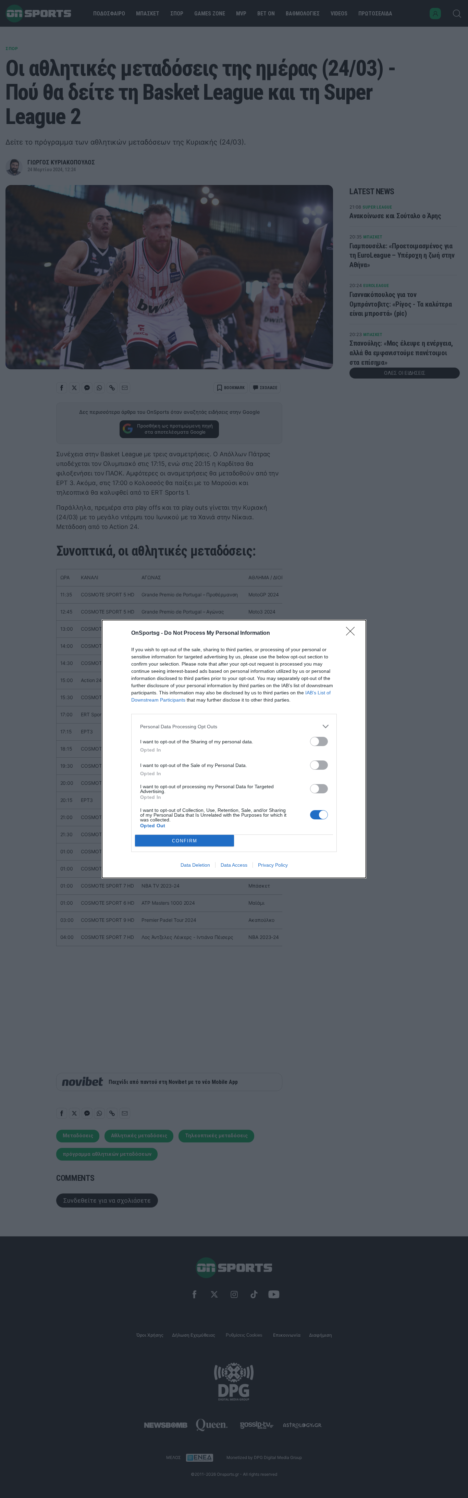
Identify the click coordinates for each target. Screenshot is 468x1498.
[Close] (352, 633)
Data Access (234, 865)
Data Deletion (195, 865)
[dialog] (234, 749)
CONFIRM (184, 840)
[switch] (319, 741)
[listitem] (234, 726)
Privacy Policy (273, 865)
